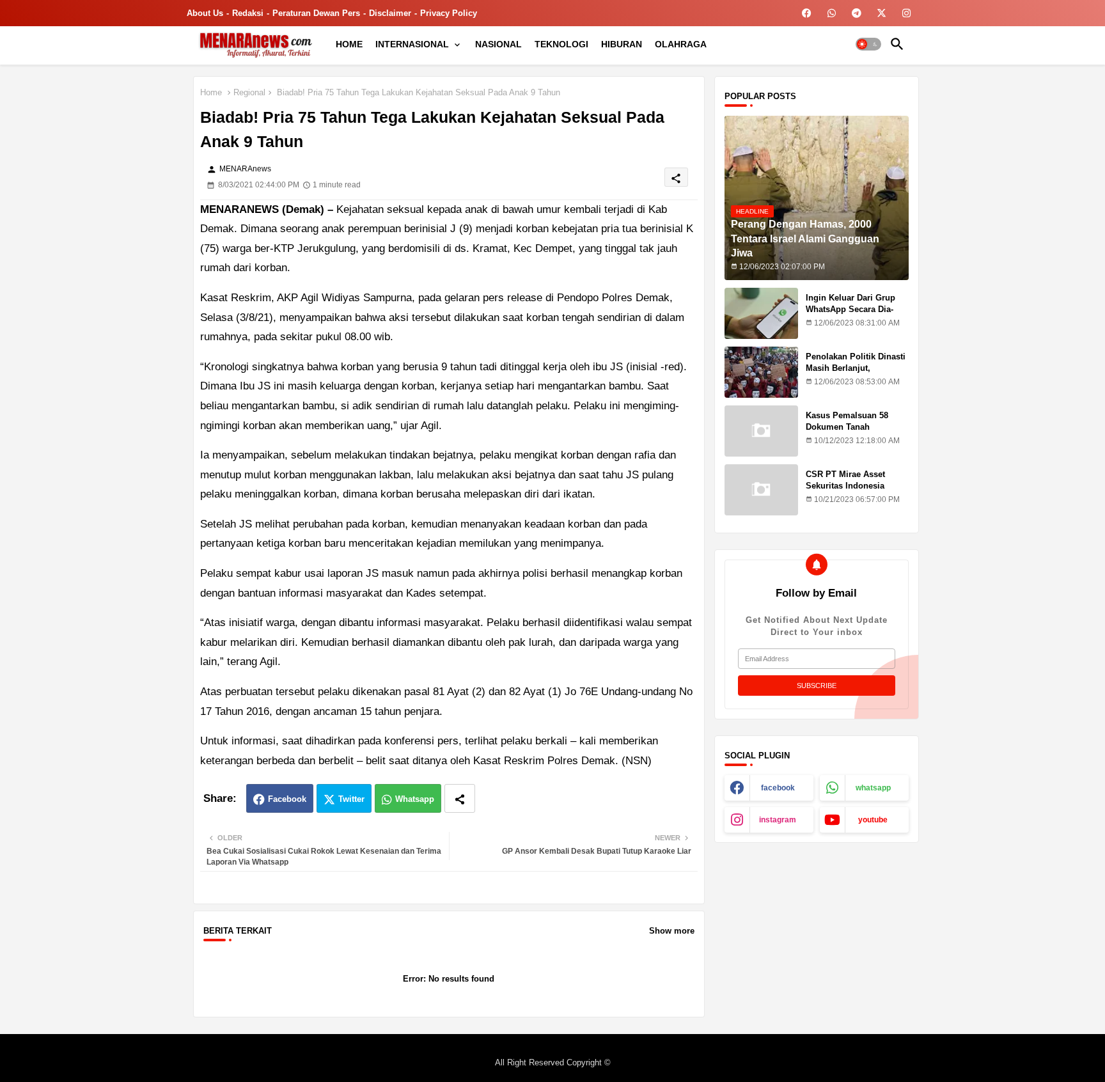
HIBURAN (621, 44)
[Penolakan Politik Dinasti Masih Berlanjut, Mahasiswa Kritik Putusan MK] (761, 372)
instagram (777, 819)
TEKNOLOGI (561, 44)
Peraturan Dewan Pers (316, 13)
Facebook (287, 799)
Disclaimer (390, 13)
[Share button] (459, 798)
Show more (671, 931)
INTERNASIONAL (412, 44)
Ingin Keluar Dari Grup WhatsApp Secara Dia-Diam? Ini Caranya (850, 309)
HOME (349, 44)
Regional (249, 92)
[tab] (349, 44)
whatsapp (873, 787)
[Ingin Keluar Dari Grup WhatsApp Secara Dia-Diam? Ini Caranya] (761, 313)
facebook (778, 787)
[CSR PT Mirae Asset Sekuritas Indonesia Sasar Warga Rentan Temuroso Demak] (761, 489)
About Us (205, 13)
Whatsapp (414, 799)
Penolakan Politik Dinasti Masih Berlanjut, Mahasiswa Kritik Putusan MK (857, 374)
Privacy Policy (448, 13)
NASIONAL (498, 44)
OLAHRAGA (681, 44)
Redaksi (247, 13)
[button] (868, 44)
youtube (873, 819)
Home (211, 92)
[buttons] (807, 13)
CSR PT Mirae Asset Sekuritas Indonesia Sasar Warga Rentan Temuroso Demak (846, 491)
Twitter (351, 799)
